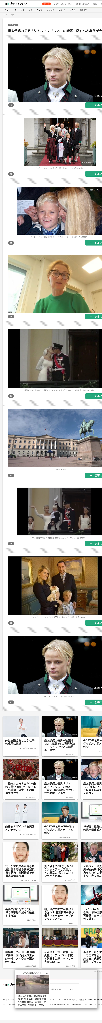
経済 (22, 10)
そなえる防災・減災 (63, 3)
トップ (5, 15)
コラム (72, 10)
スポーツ (62, 10)
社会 (14, 10)
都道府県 (83, 10)
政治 (6, 10)
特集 (95, 3)
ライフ (39, 10)
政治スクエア (82, 3)
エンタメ (50, 10)
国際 (30, 10)
